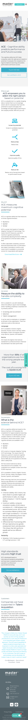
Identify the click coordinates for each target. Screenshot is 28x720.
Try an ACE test (14, 70)
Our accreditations (12, 570)
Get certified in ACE (14, 75)
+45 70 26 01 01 (14, 693)
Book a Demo (19, 4)
